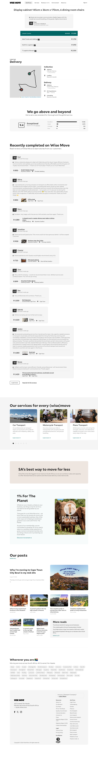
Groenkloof (70, 669)
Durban (72, 706)
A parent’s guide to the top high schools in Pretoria (38, 609)
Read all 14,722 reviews (29, 383)
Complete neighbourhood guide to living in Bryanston (78, 609)
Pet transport (73, 730)
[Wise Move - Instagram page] (21, 712)
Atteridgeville (32, 667)
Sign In (85, 2)
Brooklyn (51, 667)
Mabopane (49, 672)
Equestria (46, 669)
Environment (55, 2)
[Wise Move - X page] (18, 712)
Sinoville (77, 675)
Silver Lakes (70, 675)
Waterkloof (38, 678)
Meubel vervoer (74, 736)
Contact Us (59, 715)
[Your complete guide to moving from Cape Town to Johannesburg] (59, 600)
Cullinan (76, 667)
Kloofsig (24, 672)
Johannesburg (73, 704)
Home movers (73, 719)
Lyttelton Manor (40, 672)
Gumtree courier (74, 728)
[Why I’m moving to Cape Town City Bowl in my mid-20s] (68, 577)
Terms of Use (59, 730)
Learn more (16, 438)
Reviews (45, 2)
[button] (29, 73)
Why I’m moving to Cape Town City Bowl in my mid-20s (26, 571)
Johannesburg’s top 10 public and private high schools (15, 631)
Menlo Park (65, 672)
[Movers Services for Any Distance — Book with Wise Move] (15, 3)
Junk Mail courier (74, 726)
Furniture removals (75, 721)
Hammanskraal (79, 669)
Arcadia (24, 667)
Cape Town (73, 702)
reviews (38, 125)
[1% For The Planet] (63, 740)
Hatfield (13, 672)
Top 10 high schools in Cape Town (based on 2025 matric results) (68, 629)
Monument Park (33, 675)
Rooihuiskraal (61, 675)
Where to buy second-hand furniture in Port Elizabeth (18, 609)
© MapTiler (26, 97)
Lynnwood (31, 672)
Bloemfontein (73, 713)
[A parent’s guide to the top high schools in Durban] (29, 622)
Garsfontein (62, 669)
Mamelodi (57, 672)
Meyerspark (73, 672)
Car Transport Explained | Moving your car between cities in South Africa (69, 632)
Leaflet (22, 97)
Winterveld (55, 678)
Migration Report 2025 (62, 723)
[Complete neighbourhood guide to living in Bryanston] (79, 600)
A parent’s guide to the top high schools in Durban (28, 630)
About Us (58, 702)
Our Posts (58, 706)
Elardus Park (31, 669)
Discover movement (23, 538)
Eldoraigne (38, 669)
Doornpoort (14, 669)
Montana (24, 675)
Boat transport (73, 734)
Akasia (12, 667)
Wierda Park (46, 678)
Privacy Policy (59, 732)
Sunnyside (21, 678)
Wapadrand (29, 678)
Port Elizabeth (73, 711)
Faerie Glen (54, 669)
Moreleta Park (43, 675)
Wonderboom (63, 678)
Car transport (73, 715)
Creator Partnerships (61, 725)
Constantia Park (67, 667)
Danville (82, 667)
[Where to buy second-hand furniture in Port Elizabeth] (19, 600)
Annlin (18, 667)
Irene (18, 672)
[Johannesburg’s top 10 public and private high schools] (15, 622)
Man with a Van (74, 723)
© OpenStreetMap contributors (35, 97)
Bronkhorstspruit (42, 667)
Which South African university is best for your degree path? (42, 631)
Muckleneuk (52, 675)
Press (57, 717)
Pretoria (72, 708)
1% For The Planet (60, 708)
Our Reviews (59, 704)
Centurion (58, 667)
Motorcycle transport (75, 717)
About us (63, 2)
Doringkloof (22, 669)
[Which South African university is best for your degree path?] (42, 622)
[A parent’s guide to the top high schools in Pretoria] (39, 600)
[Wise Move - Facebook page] (14, 712)
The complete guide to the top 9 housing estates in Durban (67, 627)
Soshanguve (14, 678)
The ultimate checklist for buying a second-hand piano (66, 625)
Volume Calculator (60, 713)
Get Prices (28, 2)
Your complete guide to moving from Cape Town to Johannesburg (58, 610)
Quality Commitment (61, 711)
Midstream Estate (15, 675)
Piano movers (73, 732)
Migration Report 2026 (62, 720)
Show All (13, 558)
